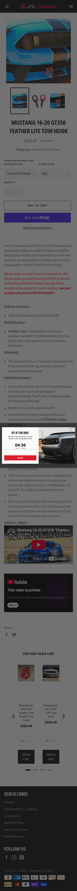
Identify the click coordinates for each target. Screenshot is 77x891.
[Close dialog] (72, 429)
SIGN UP (20, 457)
